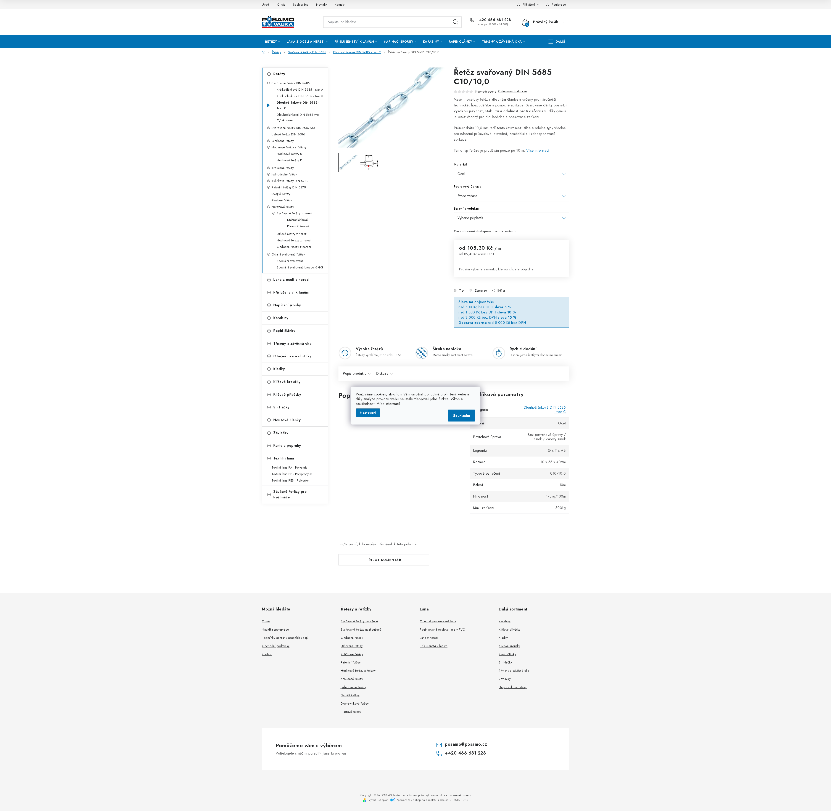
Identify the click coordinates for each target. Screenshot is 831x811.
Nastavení (368, 412)
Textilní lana (283, 458)
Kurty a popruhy (287, 445)
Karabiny (280, 317)
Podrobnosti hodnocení (512, 91)
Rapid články (284, 330)
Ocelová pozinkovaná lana (438, 621)
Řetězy (279, 73)
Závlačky (280, 432)
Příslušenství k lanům (291, 292)
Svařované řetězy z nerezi (294, 213)
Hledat (455, 22)
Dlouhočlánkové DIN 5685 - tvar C (298, 105)
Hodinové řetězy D (290, 160)
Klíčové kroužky (287, 381)
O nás (281, 4)
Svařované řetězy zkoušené (359, 621)
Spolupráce (300, 4)
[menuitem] (272, 41)
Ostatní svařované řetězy (288, 254)
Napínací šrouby (287, 305)
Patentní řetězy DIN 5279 (289, 187)
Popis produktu (354, 373)
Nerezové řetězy (283, 207)
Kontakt (340, 4)
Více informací (388, 403)
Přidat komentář (384, 560)
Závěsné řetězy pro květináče (290, 494)
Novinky (321, 4)
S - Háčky (281, 407)
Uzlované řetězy (352, 646)
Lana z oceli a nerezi (291, 279)
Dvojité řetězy (281, 194)
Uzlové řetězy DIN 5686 (288, 134)
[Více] (556, 41)
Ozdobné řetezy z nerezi (294, 247)
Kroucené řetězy (283, 168)
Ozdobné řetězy (283, 141)
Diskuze (382, 373)
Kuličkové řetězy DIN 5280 (290, 181)
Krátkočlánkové (297, 220)
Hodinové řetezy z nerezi (294, 240)
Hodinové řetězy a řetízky (289, 147)
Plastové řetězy (282, 200)
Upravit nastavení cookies (455, 795)
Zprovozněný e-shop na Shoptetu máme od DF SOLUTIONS (432, 800)
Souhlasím (461, 415)
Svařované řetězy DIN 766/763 (293, 128)
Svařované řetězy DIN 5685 (291, 83)
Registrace (559, 4)
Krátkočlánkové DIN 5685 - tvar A (300, 89)
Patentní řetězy (351, 662)
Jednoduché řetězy (284, 174)
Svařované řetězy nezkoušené (361, 629)
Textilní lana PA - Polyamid (290, 467)
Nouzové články (287, 420)
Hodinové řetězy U (289, 154)
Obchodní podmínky (276, 646)
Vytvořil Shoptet (378, 800)
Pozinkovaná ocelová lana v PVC (442, 629)
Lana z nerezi (429, 638)
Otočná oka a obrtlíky (292, 356)
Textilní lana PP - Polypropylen (292, 474)
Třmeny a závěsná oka (292, 343)
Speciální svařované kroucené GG (300, 267)
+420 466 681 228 (493, 20)
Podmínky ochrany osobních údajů (285, 638)
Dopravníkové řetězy (355, 703)
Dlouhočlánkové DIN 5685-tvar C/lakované (298, 117)
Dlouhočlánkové (298, 226)
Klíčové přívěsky (287, 394)
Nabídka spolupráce (275, 629)
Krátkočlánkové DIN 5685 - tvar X (300, 96)
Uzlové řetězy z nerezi (292, 234)
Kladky (279, 368)
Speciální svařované (290, 261)
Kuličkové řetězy (352, 654)
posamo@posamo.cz (466, 744)
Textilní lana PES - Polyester (290, 480)
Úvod (265, 4)
